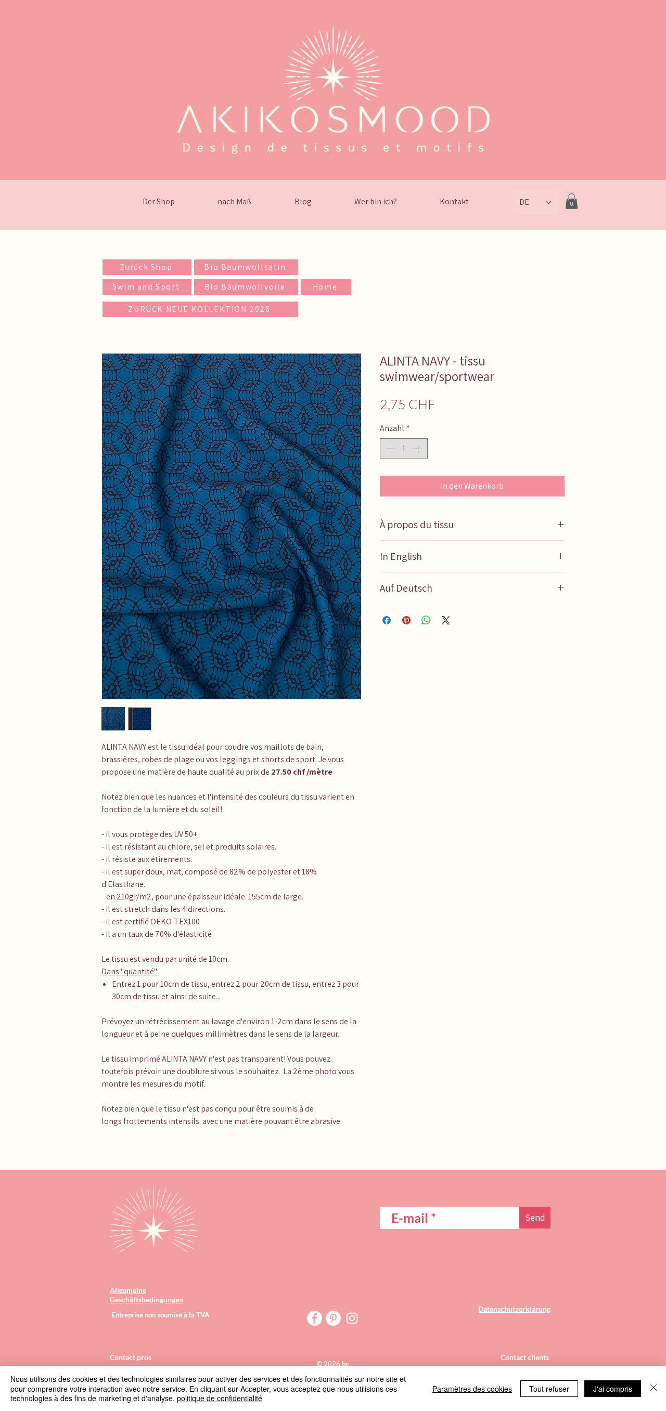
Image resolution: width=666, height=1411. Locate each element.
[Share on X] (446, 620)
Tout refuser (549, 1388)
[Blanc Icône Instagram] (352, 1318)
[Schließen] (653, 1388)
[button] (571, 201)
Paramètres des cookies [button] (472, 1388)
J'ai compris (612, 1388)
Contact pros (130, 1357)
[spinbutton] (404, 449)
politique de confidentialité (219, 1398)
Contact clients (525, 1357)
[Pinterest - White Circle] (333, 1318)
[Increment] (419, 449)
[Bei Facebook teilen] (386, 620)
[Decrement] (388, 449)
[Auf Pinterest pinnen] (406, 620)
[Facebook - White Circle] (314, 1318)
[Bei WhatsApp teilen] (426, 620)
